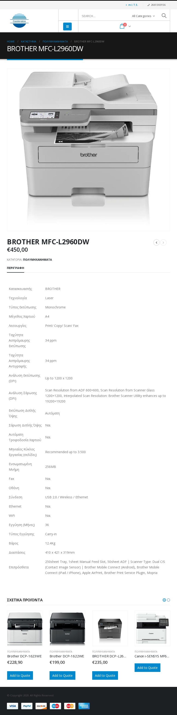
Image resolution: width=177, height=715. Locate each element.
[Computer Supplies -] (19, 21)
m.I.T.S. (133, 4)
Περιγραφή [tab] (15, 268)
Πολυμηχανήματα (37, 260)
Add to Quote (20, 675)
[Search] (164, 16)
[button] (164, 600)
